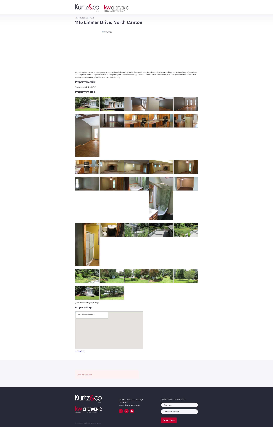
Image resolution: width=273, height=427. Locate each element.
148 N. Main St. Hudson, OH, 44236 (131, 400)
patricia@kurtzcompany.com (129, 405)
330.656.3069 (123, 403)
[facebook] (121, 411)
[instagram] (126, 411)
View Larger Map (80, 351)
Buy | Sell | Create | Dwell (85, 18)
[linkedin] (132, 411)
